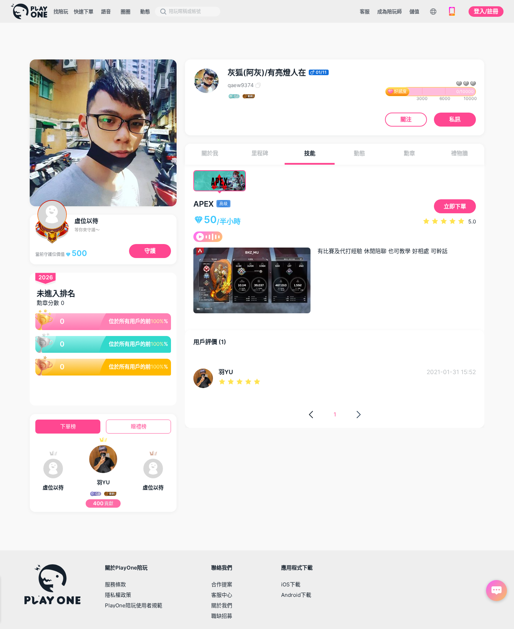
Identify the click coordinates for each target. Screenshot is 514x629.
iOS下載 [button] (290, 584)
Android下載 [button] (296, 595)
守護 (150, 250)
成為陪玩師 (389, 11)
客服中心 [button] (221, 595)
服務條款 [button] (115, 584)
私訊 (455, 119)
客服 (365, 11)
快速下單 (83, 11)
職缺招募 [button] (221, 616)
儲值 (414, 11)
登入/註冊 (486, 11)
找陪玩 (60, 11)
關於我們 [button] (221, 605)
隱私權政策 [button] (118, 595)
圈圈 (125, 11)
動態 (145, 11)
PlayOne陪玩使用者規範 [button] (133, 605)
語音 (106, 11)
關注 (406, 119)
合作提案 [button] (221, 584)
